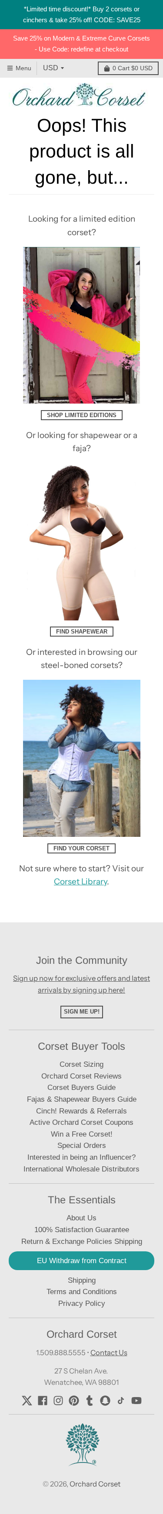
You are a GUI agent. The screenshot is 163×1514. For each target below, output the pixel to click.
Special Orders (81, 1145)
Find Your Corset (81, 848)
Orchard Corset (95, 1484)
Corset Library (80, 882)
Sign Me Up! (82, 1011)
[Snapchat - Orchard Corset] (105, 1400)
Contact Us (108, 1352)
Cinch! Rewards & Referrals (81, 1111)
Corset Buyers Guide (81, 1087)
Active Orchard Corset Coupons (81, 1122)
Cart (133, 68)
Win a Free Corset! (82, 1134)
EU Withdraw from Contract (81, 1261)
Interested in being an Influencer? (81, 1157)
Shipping (82, 1280)
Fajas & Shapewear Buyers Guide (81, 1099)
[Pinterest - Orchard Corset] (74, 1400)
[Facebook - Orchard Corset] (42, 1400)
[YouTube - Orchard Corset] (136, 1400)
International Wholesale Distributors (81, 1169)
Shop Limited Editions (81, 415)
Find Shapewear (81, 631)
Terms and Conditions (82, 1292)
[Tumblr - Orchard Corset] (89, 1400)
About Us (81, 1218)
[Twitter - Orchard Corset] (27, 1400)
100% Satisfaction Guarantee (81, 1230)
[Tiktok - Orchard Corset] (121, 1400)
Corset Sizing (81, 1064)
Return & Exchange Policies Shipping (81, 1241)
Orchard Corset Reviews (81, 1076)
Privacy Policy (81, 1303)
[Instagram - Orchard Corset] (58, 1400)
